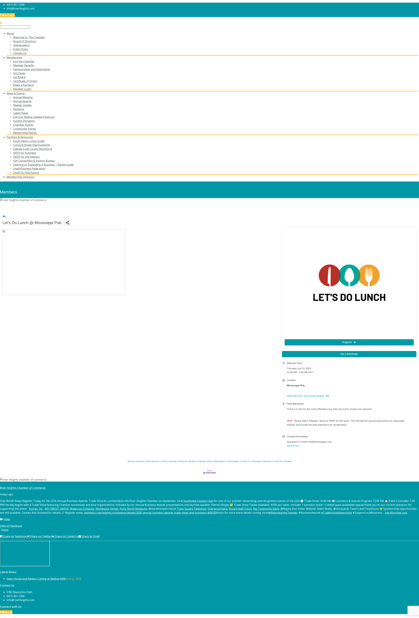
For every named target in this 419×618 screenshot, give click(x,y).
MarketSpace (220, 461)
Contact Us (245, 461)
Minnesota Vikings (107, 509)
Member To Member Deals (200, 461)
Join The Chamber (283, 461)
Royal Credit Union (240, 509)
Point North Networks (133, 509)
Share (4, 530)
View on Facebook (11, 526)
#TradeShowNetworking (336, 512)
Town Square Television (191, 509)
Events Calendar (169, 461)
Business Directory (136, 461)
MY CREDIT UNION (57, 509)
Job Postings (233, 461)
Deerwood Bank (218, 509)
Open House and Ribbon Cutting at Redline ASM (36, 578)
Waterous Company (82, 509)
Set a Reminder (349, 354)
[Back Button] (4, 217)
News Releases (153, 461)
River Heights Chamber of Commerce (23, 488)
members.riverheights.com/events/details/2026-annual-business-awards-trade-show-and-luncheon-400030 (150, 512)
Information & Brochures (262, 461)
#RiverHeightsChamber (283, 512)
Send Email (293, 445)
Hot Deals (182, 461)
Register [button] (347, 342)
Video (6, 519)
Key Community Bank (266, 509)
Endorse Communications (403, 616)
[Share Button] (67, 222)
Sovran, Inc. (36, 509)
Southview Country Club (198, 501)
